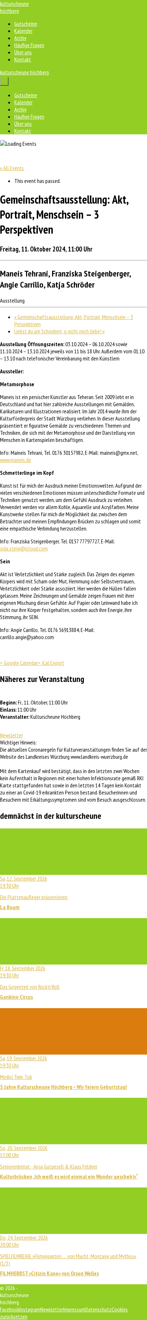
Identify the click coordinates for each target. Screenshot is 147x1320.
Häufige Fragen (29, 45)
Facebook (10, 1309)
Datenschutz (98, 1309)
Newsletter (11, 735)
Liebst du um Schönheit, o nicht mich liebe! (59, 331)
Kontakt (22, 59)
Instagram (30, 1309)
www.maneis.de (15, 459)
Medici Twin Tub (63, 1072)
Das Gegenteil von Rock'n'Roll (30, 982)
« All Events (12, 167)
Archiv (20, 37)
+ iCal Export (51, 662)
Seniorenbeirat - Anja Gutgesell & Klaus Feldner (69, 1162)
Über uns (23, 52)
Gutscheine (25, 23)
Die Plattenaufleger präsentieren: (34, 893)
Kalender (23, 30)
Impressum (74, 1309)
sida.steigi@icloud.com (24, 548)
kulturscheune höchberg (14, 7)
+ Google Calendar (19, 662)
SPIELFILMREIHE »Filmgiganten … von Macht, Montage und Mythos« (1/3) (68, 1255)
